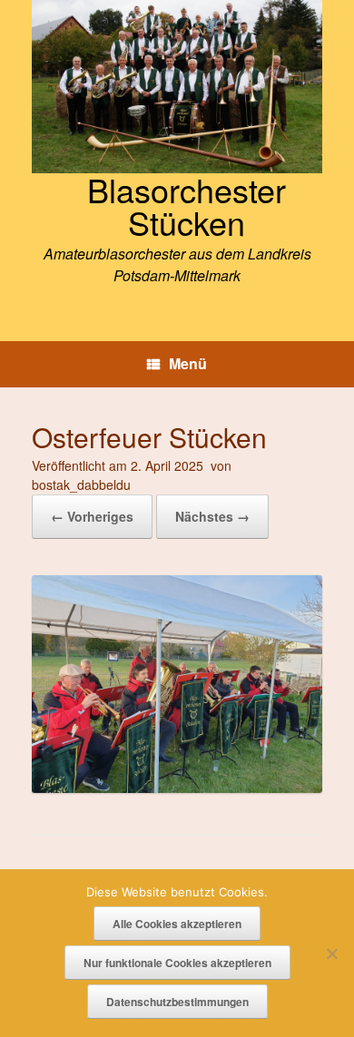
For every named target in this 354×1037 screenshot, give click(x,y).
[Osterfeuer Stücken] (177, 787)
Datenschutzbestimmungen (177, 1001)
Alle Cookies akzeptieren (177, 923)
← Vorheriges (92, 516)
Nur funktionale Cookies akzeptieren (177, 962)
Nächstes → (212, 516)
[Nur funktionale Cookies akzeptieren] (331, 953)
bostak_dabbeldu (81, 484)
